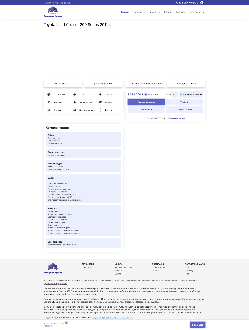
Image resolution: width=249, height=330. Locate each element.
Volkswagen (190, 270)
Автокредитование (123, 267)
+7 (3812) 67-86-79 (155, 118)
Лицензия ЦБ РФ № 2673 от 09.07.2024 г (112, 317)
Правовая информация (55, 283)
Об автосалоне (158, 267)
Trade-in (118, 270)
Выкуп (118, 274)
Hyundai (188, 274)
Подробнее (48, 326)
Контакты (156, 270)
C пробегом (87, 267)
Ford (187, 267)
